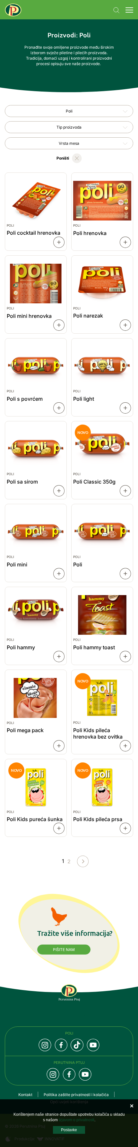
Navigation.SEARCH (116, 10)
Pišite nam (64, 949)
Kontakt (25, 1094)
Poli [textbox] (69, 111)
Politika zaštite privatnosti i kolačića (76, 1094)
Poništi (62, 158)
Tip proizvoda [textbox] (69, 127)
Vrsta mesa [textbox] (69, 143)
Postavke (69, 1130)
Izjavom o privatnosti (76, 1120)
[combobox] (69, 111)
